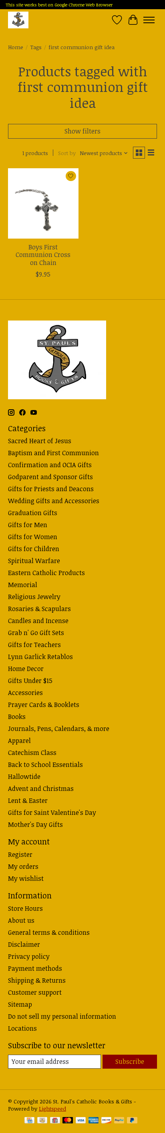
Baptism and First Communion (53, 452)
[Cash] (42, 1121)
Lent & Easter (28, 800)
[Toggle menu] (149, 20)
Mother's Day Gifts (35, 824)
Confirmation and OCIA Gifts (50, 464)
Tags (36, 47)
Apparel (19, 740)
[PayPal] (119, 1121)
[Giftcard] (55, 1121)
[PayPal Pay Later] (132, 1121)
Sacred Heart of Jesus (39, 440)
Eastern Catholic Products (46, 572)
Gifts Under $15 (30, 680)
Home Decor (26, 668)
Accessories (25, 692)
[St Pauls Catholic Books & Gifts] (18, 20)
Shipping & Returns (37, 980)
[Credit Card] (29, 1121)
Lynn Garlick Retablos (40, 656)
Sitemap (20, 1004)
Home (15, 47)
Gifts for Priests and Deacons (51, 488)
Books (17, 716)
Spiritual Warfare (34, 560)
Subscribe (129, 1061)
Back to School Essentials (45, 764)
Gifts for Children (33, 548)
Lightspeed (52, 1108)
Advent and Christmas (41, 788)
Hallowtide (24, 776)
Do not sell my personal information (62, 1016)
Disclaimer (24, 944)
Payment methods (35, 968)
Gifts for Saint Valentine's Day (52, 812)
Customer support (35, 992)
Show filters (82, 131)
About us (21, 920)
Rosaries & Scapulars (39, 608)
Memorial (22, 584)
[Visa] (81, 1121)
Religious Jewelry (34, 596)
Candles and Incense (38, 620)
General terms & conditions (49, 932)
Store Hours (25, 908)
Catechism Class (32, 752)
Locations (22, 1028)
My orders (23, 866)
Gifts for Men (27, 524)
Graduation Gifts (32, 512)
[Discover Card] (106, 1121)
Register (20, 854)
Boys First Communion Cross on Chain (43, 255)
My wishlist (26, 878)
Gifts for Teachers (34, 644)
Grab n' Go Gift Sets (36, 632)
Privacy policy (29, 956)
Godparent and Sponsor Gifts (50, 476)
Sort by (67, 153)
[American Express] (94, 1121)
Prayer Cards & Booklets (43, 704)
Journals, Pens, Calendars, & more (58, 728)
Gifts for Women (32, 536)
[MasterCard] (67, 1121)
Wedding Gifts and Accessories (53, 500)
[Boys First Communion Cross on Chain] (43, 203)
